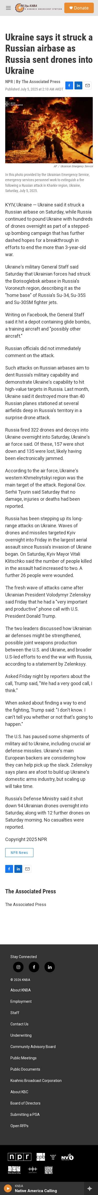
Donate (81, 8)
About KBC (19, 1092)
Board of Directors (25, 1103)
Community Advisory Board (33, 1047)
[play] (8, 1188)
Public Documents (25, 1069)
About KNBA (20, 990)
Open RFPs (19, 1126)
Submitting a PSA (25, 1115)
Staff (14, 1013)
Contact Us (19, 1024)
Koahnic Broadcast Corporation (36, 1081)
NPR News (19, 852)
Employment (21, 1002)
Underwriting (21, 1035)
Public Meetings (23, 1058)
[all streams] (91, 1188)
